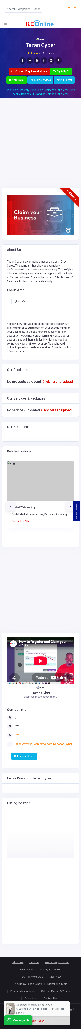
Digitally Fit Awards (50, 969)
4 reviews (48, 53)
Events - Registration (57, 962)
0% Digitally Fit (61, 71)
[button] (8, 215)
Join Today (37, 1020)
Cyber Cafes (20, 301)
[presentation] (10, 506)
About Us (17, 962)
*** (17, 726)
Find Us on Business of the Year (49, 90)
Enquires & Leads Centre (28, 983)
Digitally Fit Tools (57, 983)
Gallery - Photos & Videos (56, 991)
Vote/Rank (17, 80)
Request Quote (25, 756)
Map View (55, 976)
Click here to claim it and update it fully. (30, 281)
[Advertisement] (40, 138)
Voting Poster (64, 80)
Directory (34, 962)
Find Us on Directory (17, 90)
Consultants (31, 998)
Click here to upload (57, 381)
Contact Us (50, 998)
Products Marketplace (23, 991)
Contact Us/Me (21, 521)
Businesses (26, 969)
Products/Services (40, 80)
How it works (76, 511)
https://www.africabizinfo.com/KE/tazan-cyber (43, 744)
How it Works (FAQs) (32, 976)
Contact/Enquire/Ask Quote (31, 71)
